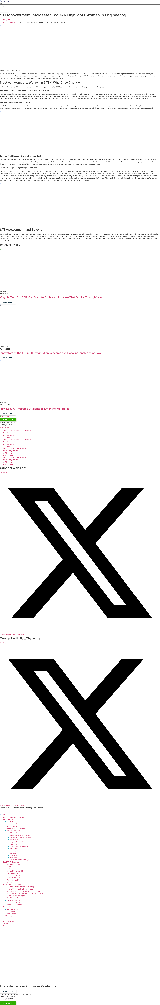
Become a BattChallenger (16, 896)
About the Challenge (14, 864)
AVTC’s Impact (12, 824)
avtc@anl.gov (5, 427)
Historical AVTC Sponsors (16, 828)
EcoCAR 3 (13, 857)
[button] (8, 419)
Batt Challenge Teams (11, 433)
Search (2, 3)
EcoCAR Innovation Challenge (13, 817)
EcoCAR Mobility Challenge (19, 860)
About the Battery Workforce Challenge (17, 430)
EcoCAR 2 (13, 855)
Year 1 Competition (13, 873)
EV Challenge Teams (10, 451)
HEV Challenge (15, 839)
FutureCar (13, 844)
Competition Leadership (15, 871)
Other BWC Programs (14, 905)
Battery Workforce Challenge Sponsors (20, 889)
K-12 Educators (8, 435)
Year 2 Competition (13, 875)
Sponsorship (7, 437)
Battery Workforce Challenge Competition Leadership (25, 893)
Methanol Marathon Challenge (20, 835)
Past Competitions (13, 830)
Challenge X (14, 851)
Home (2, 22)
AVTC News (11, 911)
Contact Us (8, 991)
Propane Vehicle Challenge (19, 842)
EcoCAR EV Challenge (11, 862)
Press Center (11, 914)
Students (10, 882)
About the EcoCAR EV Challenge (14, 448)
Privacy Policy (8, 455)
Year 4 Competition (13, 880)
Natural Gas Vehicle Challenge (20, 837)
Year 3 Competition (13, 878)
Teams (9, 869)
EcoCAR (13, 853)
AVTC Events (7, 453)
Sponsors (10, 866)
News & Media (11, 22)
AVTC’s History (12, 826)
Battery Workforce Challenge (13, 884)
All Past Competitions (17, 833)
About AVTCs (8, 819)
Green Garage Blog (13, 909)
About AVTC (11, 821)
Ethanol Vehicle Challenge (19, 846)
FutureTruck (14, 848)
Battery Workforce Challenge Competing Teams (23, 891)
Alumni (5, 923)
